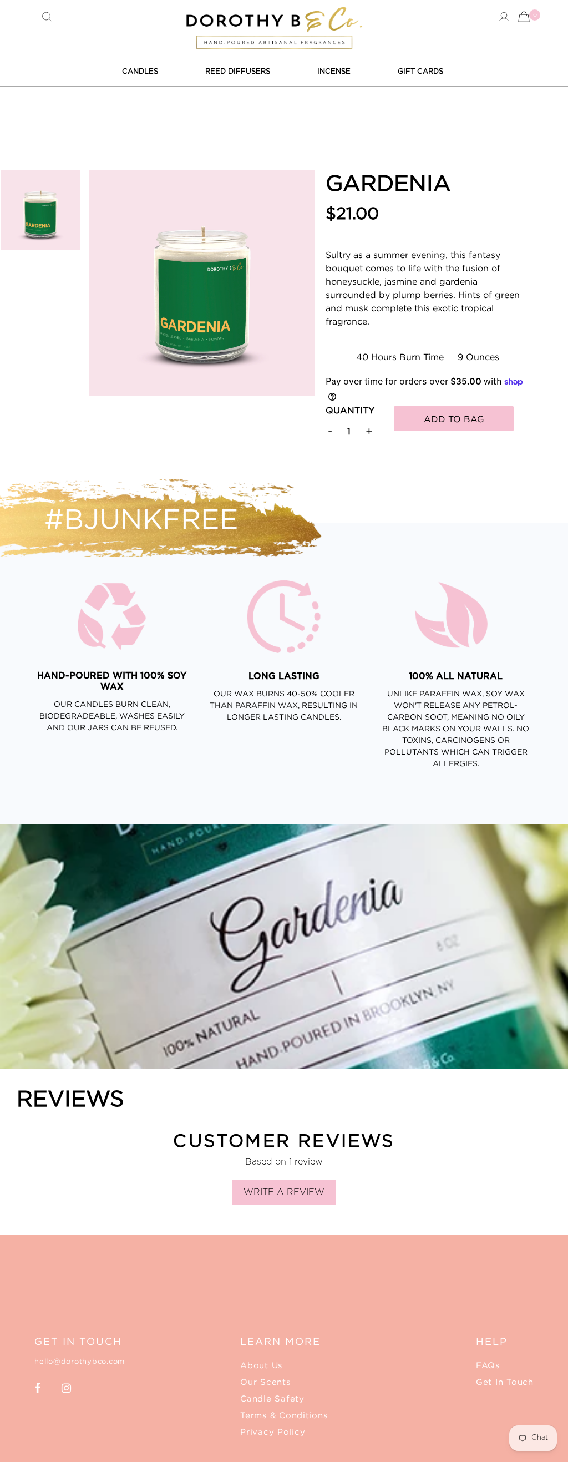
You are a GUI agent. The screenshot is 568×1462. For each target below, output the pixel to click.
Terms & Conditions (284, 1414)
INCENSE (334, 71)
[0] (524, 16)
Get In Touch (505, 1381)
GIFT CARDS (420, 71)
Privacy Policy (273, 1431)
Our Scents (265, 1381)
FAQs (488, 1364)
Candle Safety (272, 1398)
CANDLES (140, 71)
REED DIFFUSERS (237, 71)
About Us (261, 1364)
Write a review (284, 1192)
